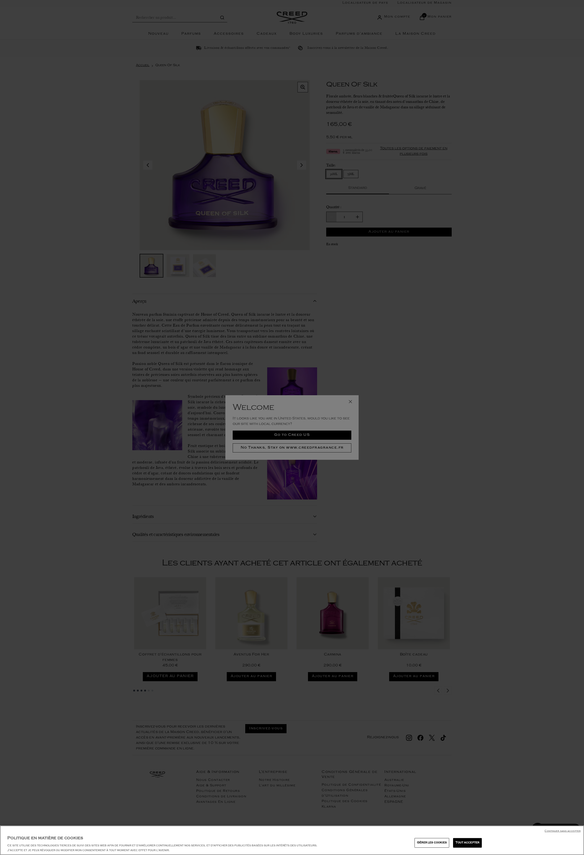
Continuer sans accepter (563, 831)
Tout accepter (467, 842)
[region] (292, 840)
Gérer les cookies (432, 842)
